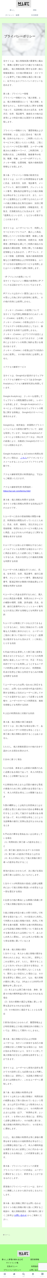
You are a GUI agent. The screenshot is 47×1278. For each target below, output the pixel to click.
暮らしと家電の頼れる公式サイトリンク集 (12, 1261)
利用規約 (34, 1266)
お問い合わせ (20, 1215)
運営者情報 (34, 1259)
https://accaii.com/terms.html (17, 491)
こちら (23, 458)
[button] (42, 665)
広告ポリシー (12, 1266)
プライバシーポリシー (12, 1270)
